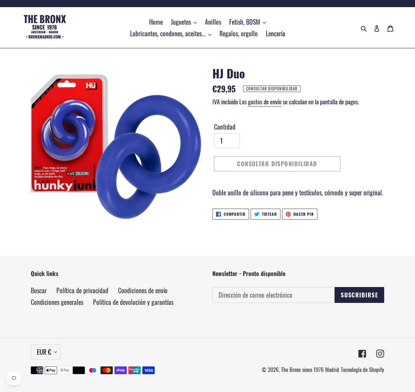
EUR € (44, 352)
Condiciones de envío (143, 290)
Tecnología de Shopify (362, 369)
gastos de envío (264, 101)
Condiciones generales (57, 302)
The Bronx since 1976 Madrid (310, 369)
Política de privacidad (82, 290)
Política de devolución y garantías (133, 302)
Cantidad (224, 127)
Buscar (39, 290)
